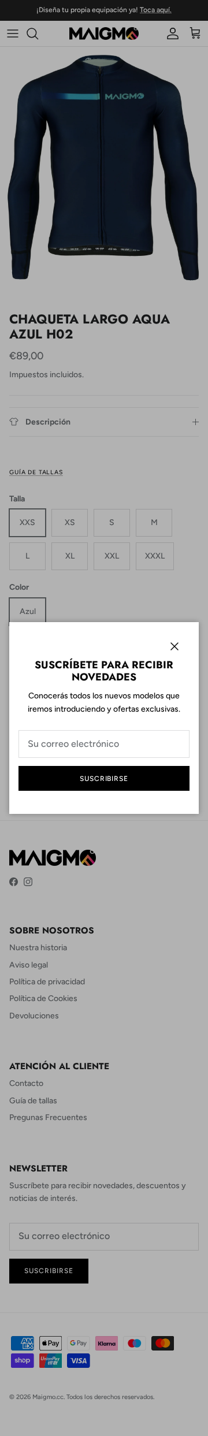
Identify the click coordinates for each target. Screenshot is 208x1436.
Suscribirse (104, 779)
